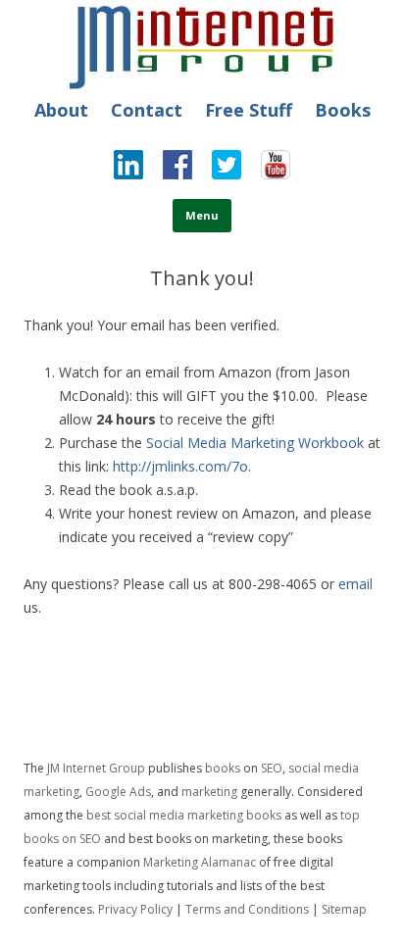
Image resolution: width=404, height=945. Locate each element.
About (61, 110)
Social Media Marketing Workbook (255, 442)
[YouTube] (265, 169)
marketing (209, 791)
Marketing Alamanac (199, 862)
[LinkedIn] (128, 169)
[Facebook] (167, 169)
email (355, 583)
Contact (146, 110)
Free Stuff (248, 110)
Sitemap (344, 909)
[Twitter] (216, 169)
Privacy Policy (135, 909)
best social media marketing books (183, 815)
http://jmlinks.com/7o (180, 466)
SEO (271, 768)
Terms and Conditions (247, 909)
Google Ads (118, 791)
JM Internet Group (96, 768)
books (222, 768)
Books (343, 110)
